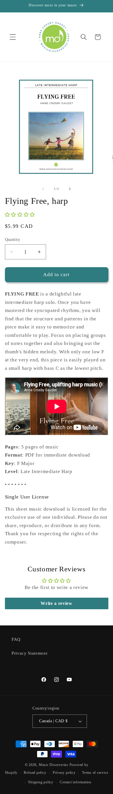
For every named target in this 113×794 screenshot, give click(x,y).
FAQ (16, 639)
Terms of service (95, 773)
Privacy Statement (29, 653)
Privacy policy (64, 773)
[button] (13, 37)
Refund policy (35, 773)
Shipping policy (40, 782)
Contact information (75, 782)
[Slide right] (69, 188)
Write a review (56, 603)
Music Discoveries (53, 765)
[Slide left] (43, 188)
